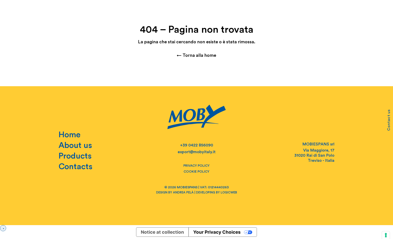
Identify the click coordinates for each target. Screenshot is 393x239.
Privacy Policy (196, 165)
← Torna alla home (196, 55)
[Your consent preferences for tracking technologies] (386, 235)
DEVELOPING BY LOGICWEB (216, 192)
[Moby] (196, 116)
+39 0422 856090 (196, 144)
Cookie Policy (196, 171)
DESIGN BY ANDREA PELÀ (175, 192)
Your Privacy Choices (217, 232)
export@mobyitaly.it (197, 151)
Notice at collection (162, 232)
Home (69, 134)
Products (75, 156)
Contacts (76, 166)
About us (75, 145)
